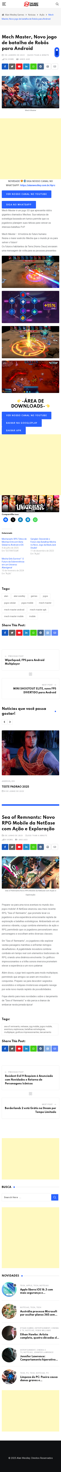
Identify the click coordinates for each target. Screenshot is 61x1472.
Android (6, 781)
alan (6, 596)
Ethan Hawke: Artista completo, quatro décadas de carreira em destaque (39, 1338)
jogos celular (10, 603)
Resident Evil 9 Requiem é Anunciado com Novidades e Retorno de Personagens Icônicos (29, 1080)
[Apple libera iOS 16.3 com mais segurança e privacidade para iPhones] (9, 1289)
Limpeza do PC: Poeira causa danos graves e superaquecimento (39, 1380)
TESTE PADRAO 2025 (15, 786)
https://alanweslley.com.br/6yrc (37, 185)
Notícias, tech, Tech (30, 1307)
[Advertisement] (30, 148)
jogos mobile (27, 603)
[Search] (57, 3)
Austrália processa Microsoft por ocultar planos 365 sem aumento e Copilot (38, 1315)
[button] (4, 721)
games (34, 596)
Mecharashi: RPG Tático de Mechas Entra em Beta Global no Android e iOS (14, 542)
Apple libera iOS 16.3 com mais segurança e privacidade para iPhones (37, 1293)
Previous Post (16, 656)
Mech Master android (14, 610)
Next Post (47, 685)
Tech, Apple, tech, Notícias (34, 1286)
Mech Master (45, 603)
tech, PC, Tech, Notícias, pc (34, 1373)
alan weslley (19, 596)
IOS (13, 781)
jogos (45, 596)
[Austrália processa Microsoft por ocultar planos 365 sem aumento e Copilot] (9, 1311)
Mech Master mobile (14, 616)
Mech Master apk (38, 610)
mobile (32, 616)
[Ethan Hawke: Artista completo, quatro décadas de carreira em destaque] (9, 1333)
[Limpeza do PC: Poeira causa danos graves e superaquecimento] (9, 1376)
